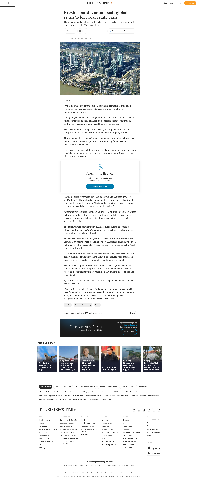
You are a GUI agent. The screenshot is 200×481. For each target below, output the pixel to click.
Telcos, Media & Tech (68, 432)
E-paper (126, 420)
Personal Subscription (131, 432)
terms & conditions (103, 473)
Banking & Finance (67, 423)
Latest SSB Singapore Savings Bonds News (91, 392)
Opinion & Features (46, 441)
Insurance (85, 434)
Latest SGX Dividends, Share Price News (145, 396)
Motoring (105, 426)
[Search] (8, 3)
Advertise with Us (129, 441)
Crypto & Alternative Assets (89, 430)
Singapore (43, 432)
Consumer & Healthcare (69, 438)
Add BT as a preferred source (123, 31)
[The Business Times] (98, 3)
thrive (149, 423)
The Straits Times (70, 465)
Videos (125, 423)
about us (68, 473)
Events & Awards (129, 445)
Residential (43, 426)
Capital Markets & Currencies (67, 442)
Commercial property (83, 305)
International (44, 435)
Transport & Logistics (68, 435)
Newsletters (127, 426)
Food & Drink (107, 423)
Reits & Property (66, 426)
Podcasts (126, 429)
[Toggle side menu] (5, 3)
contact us (76, 473)
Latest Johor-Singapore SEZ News (50, 396)
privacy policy (91, 473)
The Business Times (86, 465)
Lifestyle (105, 420)
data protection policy (128, 473)
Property (42, 423)
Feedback (131, 313)
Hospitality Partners (109, 445)
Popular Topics (45, 387)
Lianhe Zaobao (100, 465)
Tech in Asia (151, 426)
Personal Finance (87, 426)
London (68, 305)
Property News (143, 387)
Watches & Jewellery (110, 432)
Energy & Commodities (68, 429)
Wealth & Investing (88, 423)
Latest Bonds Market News (48, 399)
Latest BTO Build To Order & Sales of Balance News (83, 396)
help (83, 473)
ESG (40, 445)
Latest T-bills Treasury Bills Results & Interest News (56, 392)
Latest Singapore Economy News (101, 399)
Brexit (97, 305)
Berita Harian (112, 465)
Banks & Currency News (63, 387)
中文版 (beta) (128, 448)
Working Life (43, 448)
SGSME (149, 435)
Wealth (83, 420)
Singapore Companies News (85, 387)
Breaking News (44, 420)
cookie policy (115, 473)
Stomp (133, 465)
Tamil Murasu (124, 465)
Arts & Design (107, 435)
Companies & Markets (68, 420)
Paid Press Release (130, 438)
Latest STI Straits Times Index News (116, 396)
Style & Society (107, 429)
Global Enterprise (153, 432)
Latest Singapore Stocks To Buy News (73, 399)
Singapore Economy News (108, 387)
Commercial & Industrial (48, 429)
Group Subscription (130, 435)
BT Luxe (105, 438)
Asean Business (153, 429)
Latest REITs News (127, 387)
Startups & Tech (45, 438)
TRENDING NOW (45, 343)
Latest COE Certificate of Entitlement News (124, 392)
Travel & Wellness (109, 441)
